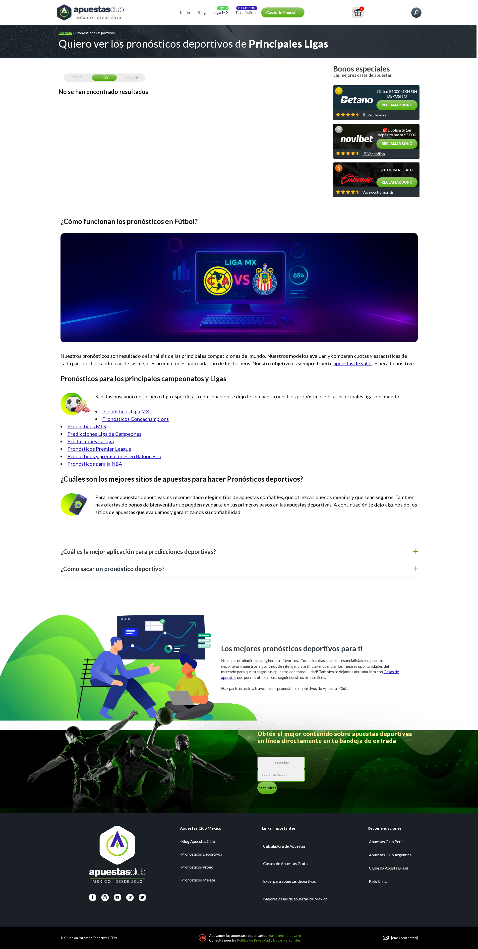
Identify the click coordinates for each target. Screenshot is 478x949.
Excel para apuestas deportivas (289, 881)
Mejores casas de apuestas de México (295, 898)
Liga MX (221, 12)
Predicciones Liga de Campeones (104, 434)
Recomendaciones (385, 828)
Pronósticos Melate (198, 879)
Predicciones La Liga (90, 441)
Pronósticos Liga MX (125, 411)
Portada (65, 33)
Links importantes (279, 828)
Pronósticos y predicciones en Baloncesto (114, 456)
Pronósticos (247, 12)
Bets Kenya (378, 881)
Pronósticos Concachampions (135, 419)
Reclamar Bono (397, 105)
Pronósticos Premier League (99, 449)
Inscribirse (267, 787)
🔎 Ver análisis (373, 154)
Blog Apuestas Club (198, 841)
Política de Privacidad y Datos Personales (269, 940)
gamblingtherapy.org (285, 935)
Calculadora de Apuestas (284, 846)
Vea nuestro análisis (378, 192)
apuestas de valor (353, 363)
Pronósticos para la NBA (94, 464)
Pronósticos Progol (197, 867)
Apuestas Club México (200, 828)
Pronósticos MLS (86, 426)
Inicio (185, 12)
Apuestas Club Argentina (390, 854)
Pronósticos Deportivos (201, 854)
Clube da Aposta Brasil (388, 868)
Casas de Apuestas (282, 12)
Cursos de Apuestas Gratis (285, 863)
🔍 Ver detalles (374, 115)
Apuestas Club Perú (386, 841)
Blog (201, 12)
